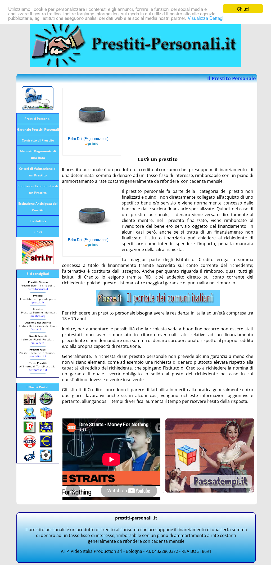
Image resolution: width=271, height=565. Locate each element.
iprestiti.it (37, 302)
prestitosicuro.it (38, 289)
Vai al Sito (37, 329)
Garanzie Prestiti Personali (38, 129)
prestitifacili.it (38, 356)
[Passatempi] (209, 491)
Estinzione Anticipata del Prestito (38, 206)
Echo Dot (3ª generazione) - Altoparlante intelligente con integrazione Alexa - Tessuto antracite (92, 139)
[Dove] (158, 304)
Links (38, 232)
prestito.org (37, 316)
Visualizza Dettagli (206, 18)
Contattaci (38, 221)
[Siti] (37, 263)
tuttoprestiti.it (38, 370)
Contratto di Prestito (38, 140)
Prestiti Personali (38, 118)
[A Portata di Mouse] (37, 108)
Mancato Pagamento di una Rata (38, 154)
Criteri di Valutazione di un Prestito (38, 171)
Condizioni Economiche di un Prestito (37, 189)
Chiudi (243, 8)
